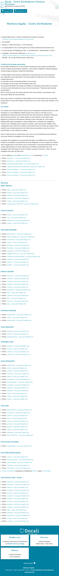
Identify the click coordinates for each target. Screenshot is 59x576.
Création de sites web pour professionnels (16, 55)
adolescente (11, 365)
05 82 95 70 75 (20, 11)
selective (10, 278)
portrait (9, 424)
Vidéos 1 (10, 262)
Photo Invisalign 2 (13, 172)
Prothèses (10, 248)
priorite (9, 493)
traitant (9, 195)
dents (9, 368)
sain (8, 217)
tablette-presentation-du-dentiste (18, 166)
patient (9, 415)
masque (9, 507)
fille (8, 298)
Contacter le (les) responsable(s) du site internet (18, 39)
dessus (9, 518)
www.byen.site (30, 53)
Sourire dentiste (12, 435)
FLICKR (34, 471)
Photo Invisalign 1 (13, 169)
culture (9, 396)
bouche (9, 501)
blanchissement (12, 460)
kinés (46, 55)
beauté (9, 193)
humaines (10, 484)
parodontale (11, 320)
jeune (9, 418)
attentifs (10, 513)
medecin (10, 352)
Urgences (10, 251)
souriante (10, 385)
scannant (10, 374)
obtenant (10, 432)
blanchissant (11, 410)
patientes (10, 198)
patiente (10, 284)
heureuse (10, 276)
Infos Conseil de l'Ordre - (22, 570)
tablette (9, 388)
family (9, 215)
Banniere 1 (10, 158)
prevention (10, 290)
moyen (9, 349)
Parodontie (10, 239)
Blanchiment (11, 234)
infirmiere (10, 220)
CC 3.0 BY (45, 155)
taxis (50, 55)
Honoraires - (9, 570)
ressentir (10, 521)
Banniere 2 (10, 161)
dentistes (40, 55)
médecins (33, 55)
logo (8, 190)
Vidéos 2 (10, 265)
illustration (10, 468)
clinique (9, 295)
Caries (9, 242)
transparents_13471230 (14, 204)
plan (8, 292)
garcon (9, 376)
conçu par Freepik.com (22, 158)
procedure (10, 379)
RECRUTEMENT (29, 563)
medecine (10, 465)
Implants (10, 245)
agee (8, 510)
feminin (9, 334)
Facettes (10, 259)
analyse (9, 498)
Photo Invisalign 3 (13, 175)
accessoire (10, 515)
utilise (9, 429)
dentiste (10, 390)
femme (9, 487)
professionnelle (12, 337)
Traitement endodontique (15, 256)
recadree (10, 490)
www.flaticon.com (26, 155)
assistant (10, 346)
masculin (10, 496)
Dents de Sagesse (13, 237)
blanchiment (11, 315)
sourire (9, 421)
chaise (9, 201)
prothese (10, 482)
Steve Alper (47, 471)
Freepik (14, 155)
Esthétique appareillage (15, 164)
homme (9, 301)
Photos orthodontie (8, 471)
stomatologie (11, 462)
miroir (9, 317)
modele (9, 281)
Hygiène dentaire (12, 254)
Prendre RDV (7, 11)
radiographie (11, 446)
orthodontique (12, 382)
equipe (9, 223)
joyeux (9, 399)
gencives (10, 331)
